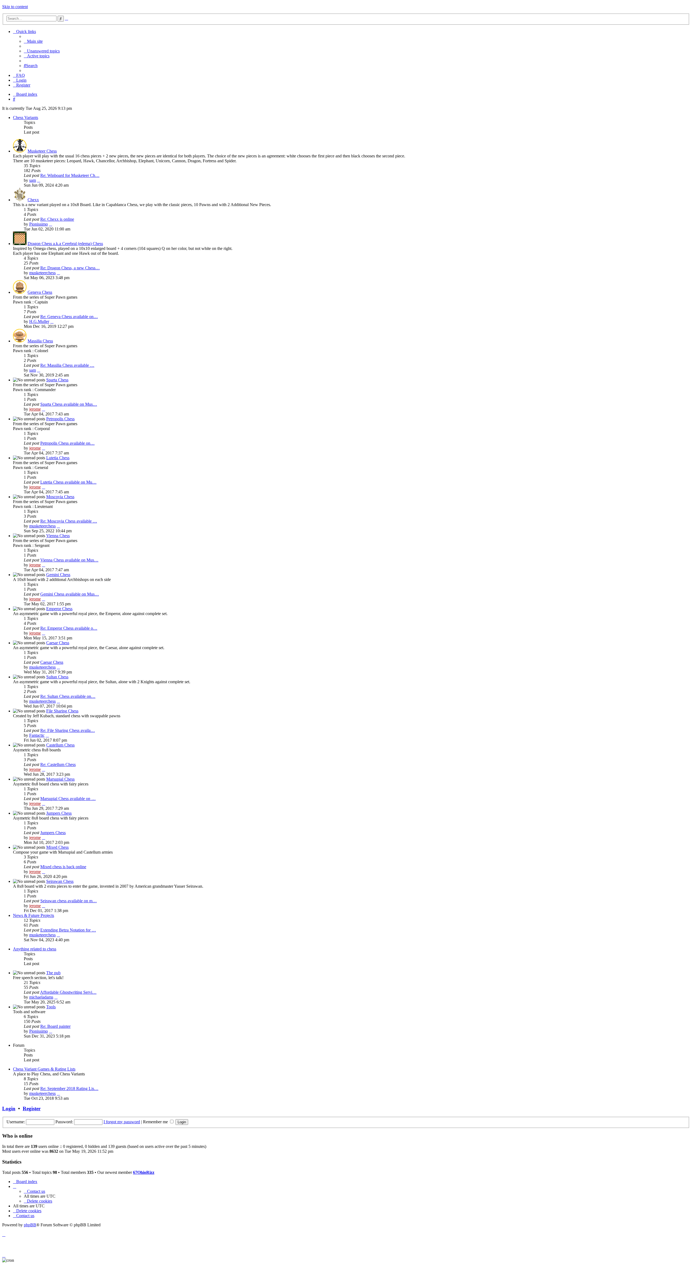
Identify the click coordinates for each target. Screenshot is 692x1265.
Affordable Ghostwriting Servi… (68, 992)
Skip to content (15, 6)
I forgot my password (122, 1121)
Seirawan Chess (60, 881)
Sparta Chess (57, 380)
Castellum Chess (60, 745)
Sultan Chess (57, 677)
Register (32, 1108)
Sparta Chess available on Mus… (68, 404)
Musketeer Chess (42, 151)
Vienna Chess (58, 535)
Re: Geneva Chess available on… (69, 316)
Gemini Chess (58, 574)
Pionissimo (38, 224)
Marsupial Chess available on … (68, 798)
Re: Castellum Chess (58, 764)
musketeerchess (42, 272)
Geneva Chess (40, 292)
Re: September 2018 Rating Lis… (69, 1088)
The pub (53, 972)
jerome (35, 409)
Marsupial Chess (60, 779)
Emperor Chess (59, 608)
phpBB (30, 1225)
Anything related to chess (34, 949)
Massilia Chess (40, 341)
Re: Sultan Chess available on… (67, 696)
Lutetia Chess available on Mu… (68, 482)
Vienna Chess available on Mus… (69, 560)
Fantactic (37, 735)
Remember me (156, 1121)
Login (8, 1108)
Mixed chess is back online (63, 866)
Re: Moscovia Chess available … (68, 521)
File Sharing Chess (62, 711)
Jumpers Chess (59, 813)
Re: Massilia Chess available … (67, 365)
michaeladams (41, 997)
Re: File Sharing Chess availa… (67, 730)
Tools (51, 1007)
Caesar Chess (57, 642)
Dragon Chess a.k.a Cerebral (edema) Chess (65, 243)
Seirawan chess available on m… (68, 901)
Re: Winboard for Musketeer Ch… (69, 175)
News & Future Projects (33, 915)
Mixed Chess (57, 847)
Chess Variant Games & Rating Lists (44, 1069)
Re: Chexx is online (57, 219)
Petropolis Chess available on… (67, 443)
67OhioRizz (143, 1172)
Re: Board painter (55, 1026)
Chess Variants (25, 117)
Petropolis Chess (60, 419)
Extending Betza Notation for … (68, 930)
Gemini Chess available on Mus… (69, 594)
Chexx (33, 199)
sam (32, 180)
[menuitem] (33, 41)
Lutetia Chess (57, 457)
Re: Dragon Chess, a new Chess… (70, 268)
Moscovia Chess (60, 496)
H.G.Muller (39, 321)
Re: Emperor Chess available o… (68, 628)
